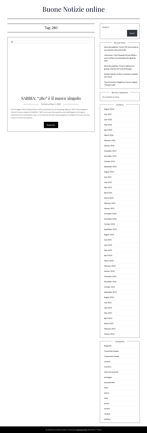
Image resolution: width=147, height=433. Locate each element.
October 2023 (109, 287)
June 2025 (108, 182)
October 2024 (109, 224)
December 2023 (110, 276)
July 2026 (108, 114)
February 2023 (109, 329)
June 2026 (108, 119)
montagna (108, 377)
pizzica (106, 403)
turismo (107, 409)
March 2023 (108, 323)
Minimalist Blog (81, 430)
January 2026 (109, 146)
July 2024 (108, 240)
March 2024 (108, 261)
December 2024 (110, 214)
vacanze (107, 414)
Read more (51, 125)
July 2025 (108, 177)
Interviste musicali (111, 372)
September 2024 (110, 229)
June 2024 (108, 245)
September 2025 (110, 167)
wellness (107, 419)
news (106, 398)
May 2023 (108, 313)
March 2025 (108, 198)
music (106, 388)
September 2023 (110, 292)
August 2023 (109, 297)
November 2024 (110, 219)
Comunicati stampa (111, 351)
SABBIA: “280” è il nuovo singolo (51, 98)
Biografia (107, 346)
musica (106, 393)
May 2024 (108, 250)
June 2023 (108, 308)
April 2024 (108, 255)
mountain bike (109, 382)
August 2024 (109, 234)
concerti (107, 362)
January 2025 (109, 208)
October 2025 (109, 161)
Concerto (107, 367)
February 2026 (109, 140)
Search (105, 27)
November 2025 (110, 156)
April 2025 (108, 193)
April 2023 (108, 318)
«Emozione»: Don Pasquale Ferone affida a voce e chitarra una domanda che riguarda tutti (120, 58)
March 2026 (108, 135)
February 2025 (109, 203)
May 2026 (108, 125)
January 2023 (109, 334)
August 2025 (109, 172)
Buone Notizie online (73, 8)
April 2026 (108, 130)
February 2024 (109, 266)
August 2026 (109, 109)
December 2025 (110, 151)
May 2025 (108, 187)
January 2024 (109, 271)
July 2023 (108, 302)
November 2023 (110, 282)
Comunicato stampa (111, 356)
